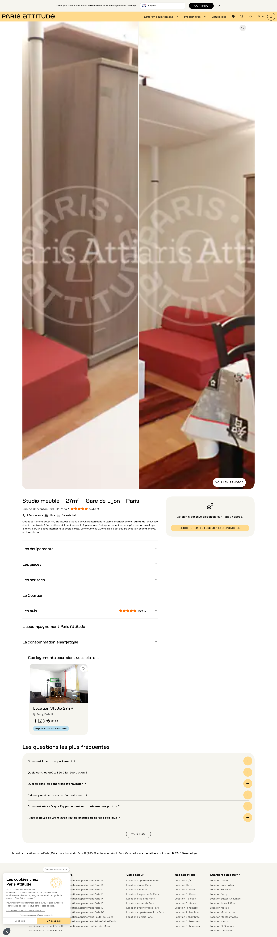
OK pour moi (54, 921)
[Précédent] (27, 255)
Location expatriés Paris (140, 903)
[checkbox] (242, 28)
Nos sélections (185, 875)
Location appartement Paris (142, 880)
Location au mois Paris (139, 917)
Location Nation (219, 921)
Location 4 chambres (187, 921)
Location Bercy (219, 894)
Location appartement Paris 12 (45, 930)
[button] (7, 931)
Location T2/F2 (184, 880)
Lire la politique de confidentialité (25, 910)
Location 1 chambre (186, 907)
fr (258, 16)
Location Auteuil (219, 880)
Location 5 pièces (185, 903)
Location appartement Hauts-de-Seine (90, 917)
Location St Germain (222, 926)
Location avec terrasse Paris (142, 907)
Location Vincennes (221, 930)
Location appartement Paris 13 (85, 880)
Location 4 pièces (185, 898)
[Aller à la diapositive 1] (57, 696)
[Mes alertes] (242, 16)
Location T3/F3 (183, 885)
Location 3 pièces (185, 894)
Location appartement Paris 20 (85, 912)
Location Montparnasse (224, 917)
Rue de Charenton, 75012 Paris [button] (44, 509)
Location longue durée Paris (142, 894)
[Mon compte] (271, 17)
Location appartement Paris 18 (85, 903)
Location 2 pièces (185, 889)
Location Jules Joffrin (222, 903)
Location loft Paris (136, 889)
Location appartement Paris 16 (85, 894)
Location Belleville (220, 889)
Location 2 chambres (187, 912)
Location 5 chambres (187, 926)
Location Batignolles (222, 885)
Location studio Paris (138, 885)
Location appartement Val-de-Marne (89, 926)
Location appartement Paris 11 (45, 926)
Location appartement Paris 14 (85, 885)
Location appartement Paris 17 (85, 898)
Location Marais (219, 907)
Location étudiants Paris (140, 898)
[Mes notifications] (250, 16)
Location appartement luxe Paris (145, 912)
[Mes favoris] (233, 16)
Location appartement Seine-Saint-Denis (91, 921)
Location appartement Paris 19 (85, 907)
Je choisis (20, 921)
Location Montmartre (222, 912)
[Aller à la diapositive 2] (60, 696)
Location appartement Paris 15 (85, 889)
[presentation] (162, 16)
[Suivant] (249, 255)
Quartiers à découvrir (225, 875)
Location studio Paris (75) (40, 853)
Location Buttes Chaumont (225, 898)
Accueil (16, 853)
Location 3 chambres (187, 917)
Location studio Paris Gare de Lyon (120, 853)
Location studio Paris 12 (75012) (77, 853)
